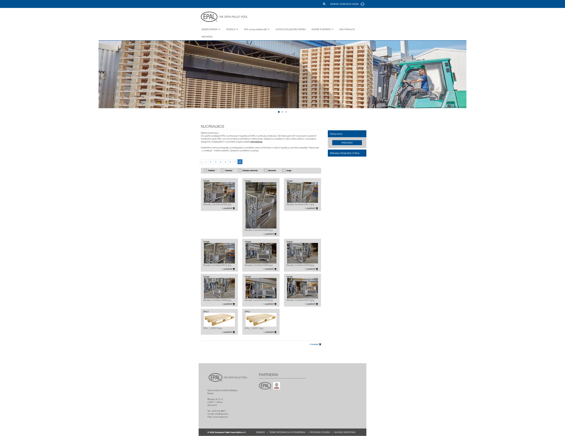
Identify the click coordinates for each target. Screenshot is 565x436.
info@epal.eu (221, 413)
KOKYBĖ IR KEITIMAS (321, 29)
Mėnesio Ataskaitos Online (344, 153)
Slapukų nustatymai (344, 432)
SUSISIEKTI (260, 432)
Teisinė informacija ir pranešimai (287, 432)
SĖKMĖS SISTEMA (210, 29)
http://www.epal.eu (217, 416)
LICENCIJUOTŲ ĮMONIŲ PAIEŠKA (291, 29)
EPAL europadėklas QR (255, 29)
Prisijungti (347, 142)
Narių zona (336, 133)
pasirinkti (228, 208)
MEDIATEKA (207, 36)
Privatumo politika (320, 432)
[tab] (347, 133)
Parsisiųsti (314, 344)
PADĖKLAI (230, 29)
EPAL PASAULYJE (347, 29)
